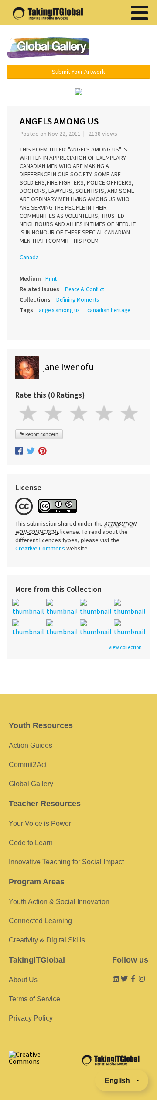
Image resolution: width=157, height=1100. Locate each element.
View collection (125, 647)
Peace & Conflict (84, 289)
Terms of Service (34, 999)
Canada (29, 257)
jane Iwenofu (68, 367)
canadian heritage (108, 310)
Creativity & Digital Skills (47, 940)
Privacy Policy (31, 1018)
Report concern (41, 434)
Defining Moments (77, 299)
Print (51, 278)
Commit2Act (28, 764)
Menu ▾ (124, 48)
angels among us (59, 310)
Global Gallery (48, 47)
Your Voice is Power (40, 823)
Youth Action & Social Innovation (59, 901)
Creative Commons (40, 548)
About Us (23, 979)
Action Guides (30, 745)
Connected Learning (40, 921)
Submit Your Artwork (78, 72)
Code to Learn (31, 842)
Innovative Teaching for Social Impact (66, 862)
